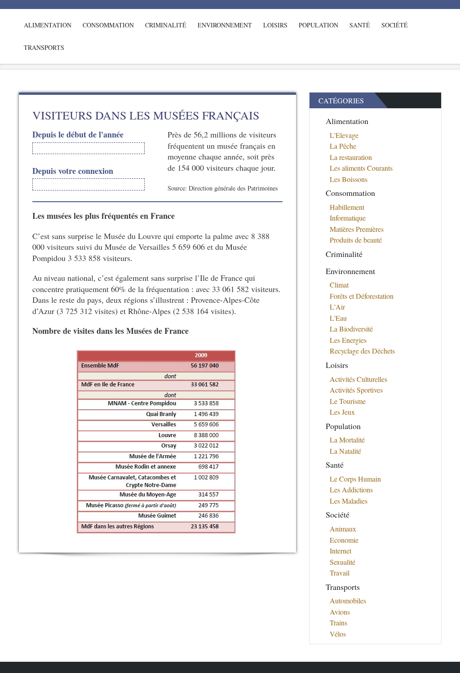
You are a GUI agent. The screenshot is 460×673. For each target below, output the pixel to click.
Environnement (225, 25)
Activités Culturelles (358, 379)
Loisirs (275, 25)
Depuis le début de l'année (78, 134)
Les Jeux (342, 411)
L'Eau (338, 318)
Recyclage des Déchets (362, 350)
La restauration (351, 157)
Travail (339, 572)
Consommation (108, 25)
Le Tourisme (348, 401)
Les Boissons (348, 179)
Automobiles (348, 600)
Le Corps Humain (355, 478)
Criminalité (165, 25)
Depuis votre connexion (72, 171)
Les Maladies (348, 500)
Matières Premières (357, 229)
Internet (340, 550)
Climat (339, 284)
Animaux (343, 528)
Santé (359, 25)
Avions (340, 611)
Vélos (338, 633)
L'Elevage (344, 135)
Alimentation (47, 25)
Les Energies (348, 340)
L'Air (337, 306)
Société (394, 25)
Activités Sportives (356, 389)
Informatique (348, 217)
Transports (44, 47)
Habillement (347, 207)
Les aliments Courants (361, 168)
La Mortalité (347, 439)
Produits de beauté (356, 239)
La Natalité (345, 451)
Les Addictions (351, 489)
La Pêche (343, 146)
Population (318, 25)
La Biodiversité (351, 328)
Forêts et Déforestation (362, 296)
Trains (338, 622)
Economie (344, 540)
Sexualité (342, 562)
